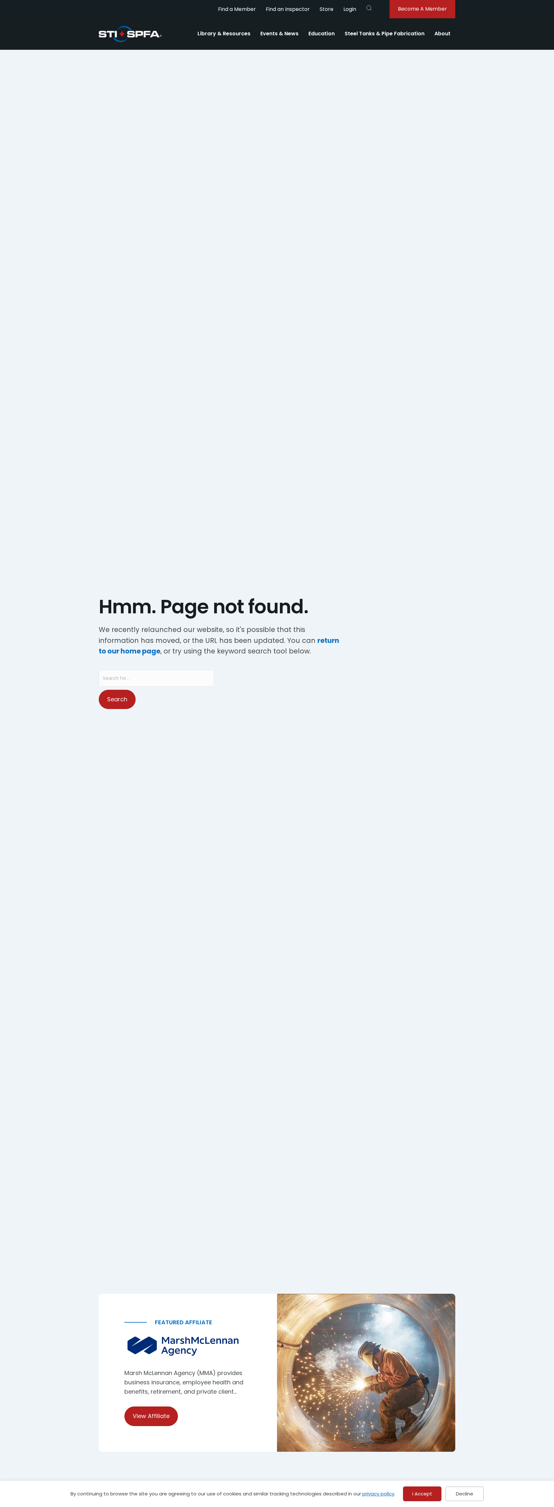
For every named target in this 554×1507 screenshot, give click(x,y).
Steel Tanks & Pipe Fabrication (384, 33)
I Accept (422, 1493)
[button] (369, 8)
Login (349, 9)
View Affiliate (151, 1416)
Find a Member (237, 9)
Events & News (279, 33)
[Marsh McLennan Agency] (187, 1346)
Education (321, 33)
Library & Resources (223, 33)
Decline (464, 1493)
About (442, 33)
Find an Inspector (288, 9)
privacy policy (378, 1493)
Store (326, 9)
